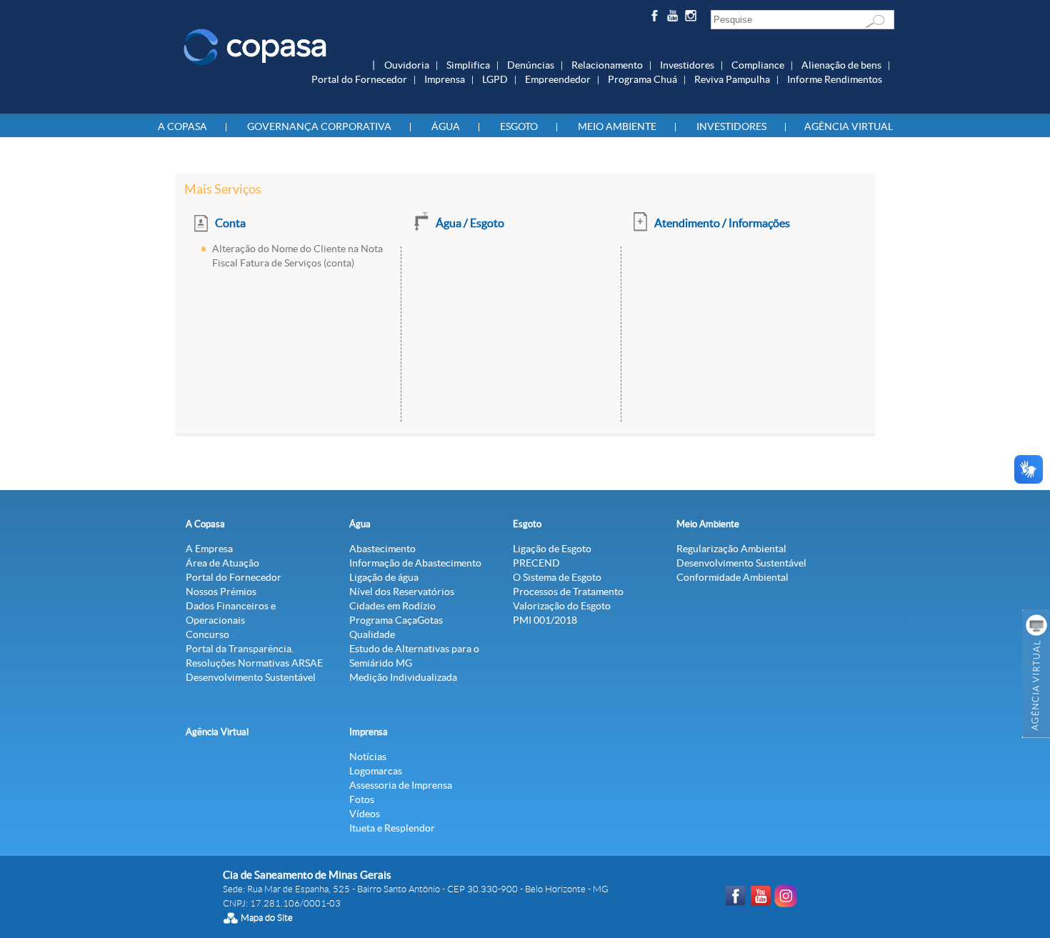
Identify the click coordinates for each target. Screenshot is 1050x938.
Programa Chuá (642, 79)
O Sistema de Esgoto (557, 577)
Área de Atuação (222, 563)
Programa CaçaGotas (396, 620)
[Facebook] (656, 18)
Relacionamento (607, 65)
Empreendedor (558, 79)
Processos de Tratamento (568, 591)
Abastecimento (382, 548)
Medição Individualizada (403, 677)
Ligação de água (384, 577)
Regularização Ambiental (731, 548)
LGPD (495, 79)
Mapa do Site (267, 917)
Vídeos (364, 813)
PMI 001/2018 (545, 620)
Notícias (367, 756)
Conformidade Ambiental (732, 577)
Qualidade (372, 634)
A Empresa (209, 548)
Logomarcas (375, 771)
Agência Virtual (848, 126)
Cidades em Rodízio (392, 606)
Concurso (207, 634)
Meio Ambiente (617, 126)
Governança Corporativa (319, 126)
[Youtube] (674, 18)
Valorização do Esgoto (562, 606)
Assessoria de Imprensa (400, 785)
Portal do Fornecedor (359, 79)
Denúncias (530, 65)
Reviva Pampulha (732, 79)
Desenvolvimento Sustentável (251, 677)
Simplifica (468, 65)
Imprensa (444, 79)
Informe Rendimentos (834, 79)
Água (445, 126)
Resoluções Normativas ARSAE (254, 663)
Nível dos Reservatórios (401, 591)
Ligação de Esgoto (552, 548)
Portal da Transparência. (240, 648)
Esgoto (519, 126)
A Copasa (182, 126)
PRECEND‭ (536, 563)
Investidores (687, 65)
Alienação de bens (841, 65)
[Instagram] (693, 18)
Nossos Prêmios (221, 591)
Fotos (361, 799)
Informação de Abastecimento (415, 563)
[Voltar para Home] (255, 45)
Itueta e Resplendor (392, 828)
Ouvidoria (406, 65)
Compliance (757, 65)
